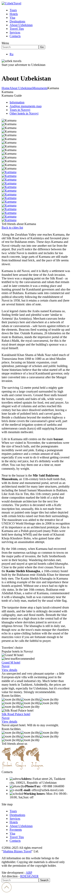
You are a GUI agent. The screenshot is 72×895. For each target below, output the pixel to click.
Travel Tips (17, 28)
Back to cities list (12, 227)
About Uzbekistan (21, 25)
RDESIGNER (29, 876)
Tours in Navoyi (20, 109)
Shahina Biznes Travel (17, 851)
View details (9, 670)
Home (5, 88)
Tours (13, 10)
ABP (29, 872)
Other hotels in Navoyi (24, 113)
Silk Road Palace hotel (16, 714)
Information (17, 102)
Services (15, 32)
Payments (16, 829)
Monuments (39, 88)
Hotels (14, 14)
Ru (11, 54)
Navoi (5, 666)
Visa (12, 17)
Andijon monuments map (26, 106)
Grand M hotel (11, 662)
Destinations (17, 21)
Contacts (15, 36)
